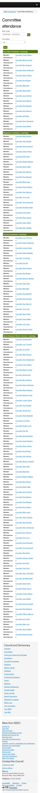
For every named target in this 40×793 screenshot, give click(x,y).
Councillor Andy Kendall (23, 299)
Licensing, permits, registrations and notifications (18, 743)
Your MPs (7, 712)
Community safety (8, 750)
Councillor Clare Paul (22, 568)
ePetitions (7, 671)
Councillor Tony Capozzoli (24, 202)
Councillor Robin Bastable (24, 253)
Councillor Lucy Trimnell (23, 238)
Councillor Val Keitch (22, 116)
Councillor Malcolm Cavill (23, 395)
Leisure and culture (8, 754)
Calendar (7, 649)
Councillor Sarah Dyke (23, 212)
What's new (8, 703)
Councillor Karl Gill (21, 263)
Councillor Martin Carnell (23, 60)
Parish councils (9, 693)
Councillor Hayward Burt (23, 339)
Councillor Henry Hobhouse (24, 528)
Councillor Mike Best (22, 85)
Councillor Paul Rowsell (23, 141)
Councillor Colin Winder (23, 456)
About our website (8, 785)
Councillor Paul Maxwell (23, 106)
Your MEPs (8, 709)
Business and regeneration (11, 745)
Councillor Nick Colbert (23, 482)
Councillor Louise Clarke (23, 248)
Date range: (6, 31)
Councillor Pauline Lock (23, 426)
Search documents (10, 696)
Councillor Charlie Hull (22, 410)
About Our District (8, 758)
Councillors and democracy (11, 739)
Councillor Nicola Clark (23, 375)
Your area (5, 728)
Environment (6, 752)
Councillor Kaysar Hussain (24, 604)
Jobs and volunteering (9, 756)
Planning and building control (12, 733)
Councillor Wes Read (22, 553)
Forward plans (9, 674)
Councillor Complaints (11, 661)
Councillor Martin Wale (23, 91)
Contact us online (8, 765)
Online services (7, 731)
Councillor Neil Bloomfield (24, 207)
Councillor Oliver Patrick (23, 75)
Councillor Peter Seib (22, 157)
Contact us (5, 726)
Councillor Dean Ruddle (23, 228)
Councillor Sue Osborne (23, 111)
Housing (5, 741)
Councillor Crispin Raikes (23, 594)
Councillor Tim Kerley (22, 258)
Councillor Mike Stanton (23, 136)
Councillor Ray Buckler (23, 80)
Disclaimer (15, 783)
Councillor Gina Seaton (23, 507)
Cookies (19, 785)
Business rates (7, 737)
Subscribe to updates (11, 699)
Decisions (7, 664)
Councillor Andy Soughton (24, 146)
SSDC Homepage (10, 11)
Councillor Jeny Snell (22, 349)
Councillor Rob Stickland (23, 609)
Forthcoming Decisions (12, 677)
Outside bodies (9, 690)
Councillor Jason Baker (23, 126)
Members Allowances (11, 687)
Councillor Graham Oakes (24, 558)
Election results (9, 668)
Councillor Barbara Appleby (24, 278)
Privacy (24, 783)
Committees (8, 652)
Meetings (7, 684)
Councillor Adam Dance (23, 218)
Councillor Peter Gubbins (23, 187)
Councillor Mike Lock (22, 624)
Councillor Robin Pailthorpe (24, 70)
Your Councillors (9, 706)
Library (6, 680)
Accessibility (6, 783)
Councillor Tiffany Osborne (24, 614)
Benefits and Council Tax (10, 735)
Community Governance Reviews (15, 655)
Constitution (8, 658)
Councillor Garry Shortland (24, 121)
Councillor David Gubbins (24, 441)
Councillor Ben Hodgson (23, 65)
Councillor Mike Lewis (22, 182)
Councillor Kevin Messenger (24, 360)
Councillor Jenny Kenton (23, 96)
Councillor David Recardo (24, 543)
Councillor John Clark (22, 324)
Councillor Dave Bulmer (23, 101)
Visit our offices (7, 768)
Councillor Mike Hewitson (23, 390)
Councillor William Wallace (24, 162)
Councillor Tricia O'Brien (23, 55)
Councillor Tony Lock (22, 197)
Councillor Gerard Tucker (23, 329)
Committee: (6, 39)
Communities (6, 748)
